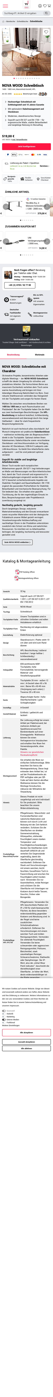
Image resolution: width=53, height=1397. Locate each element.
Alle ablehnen (26, 1048)
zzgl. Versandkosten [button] (19, 140)
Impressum (14, 1005)
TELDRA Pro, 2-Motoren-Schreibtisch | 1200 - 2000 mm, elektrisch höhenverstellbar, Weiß (36, 206)
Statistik (10, 1014)
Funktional (11, 1022)
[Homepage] (26, 4)
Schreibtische (22, 21)
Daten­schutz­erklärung (34, 1002)
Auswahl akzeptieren (26, 1042)
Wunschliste (46, 32)
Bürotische (10, 21)
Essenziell (11, 1011)
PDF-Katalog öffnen (27, 572)
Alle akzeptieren (26, 1032)
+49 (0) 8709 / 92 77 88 (20, 285)
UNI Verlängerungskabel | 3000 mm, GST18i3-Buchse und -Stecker (37, 241)
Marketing (11, 1016)
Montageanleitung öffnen (29, 578)
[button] (14, 78)
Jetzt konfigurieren (26, 146)
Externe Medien (13, 1019)
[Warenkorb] (49, 6)
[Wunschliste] (45, 6)
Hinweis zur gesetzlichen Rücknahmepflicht (32, 754)
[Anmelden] (40, 6)
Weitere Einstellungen (11, 1025)
